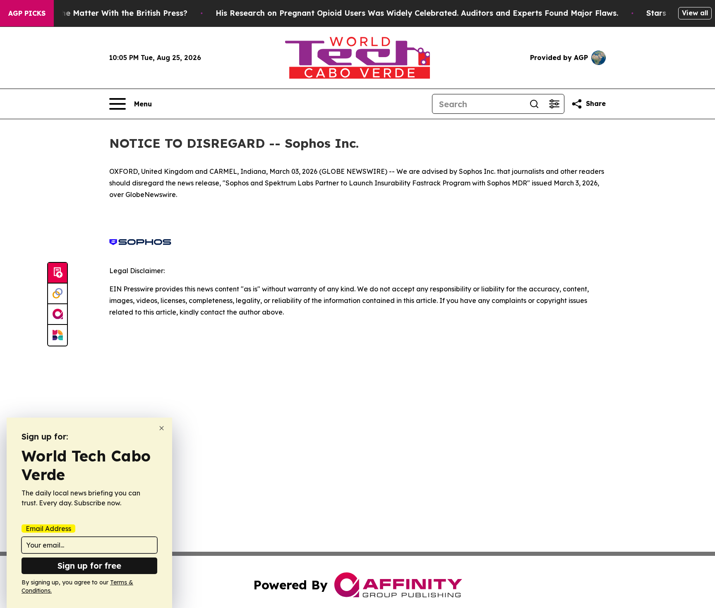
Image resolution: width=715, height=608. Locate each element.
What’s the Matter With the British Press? (108, 13)
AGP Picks (27, 13)
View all (695, 13)
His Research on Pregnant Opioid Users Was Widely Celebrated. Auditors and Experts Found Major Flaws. (417, 13)
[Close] (162, 428)
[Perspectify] (57, 294)
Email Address (48, 528)
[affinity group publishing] (57, 314)
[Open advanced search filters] (554, 103)
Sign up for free (89, 565)
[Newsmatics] (57, 335)
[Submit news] (57, 273)
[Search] (534, 103)
